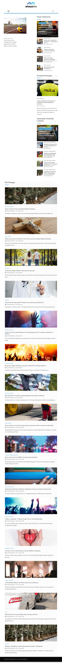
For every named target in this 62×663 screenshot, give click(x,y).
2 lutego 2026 (48, 148)
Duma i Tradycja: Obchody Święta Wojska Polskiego (20, 209)
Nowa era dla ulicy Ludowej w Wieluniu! (49, 50)
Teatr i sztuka (8, 236)
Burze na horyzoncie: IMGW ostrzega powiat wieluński (21, 457)
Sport (6, 612)
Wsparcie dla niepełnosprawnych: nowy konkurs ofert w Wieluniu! (46, 133)
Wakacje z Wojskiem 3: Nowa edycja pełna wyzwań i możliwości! (24, 646)
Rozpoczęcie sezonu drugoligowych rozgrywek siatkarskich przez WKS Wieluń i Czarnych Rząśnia (10, 43)
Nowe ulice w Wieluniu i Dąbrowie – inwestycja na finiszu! (51, 42)
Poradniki (7, 300)
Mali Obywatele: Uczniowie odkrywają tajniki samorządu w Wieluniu (24, 395)
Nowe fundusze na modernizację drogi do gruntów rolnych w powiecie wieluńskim (29, 425)
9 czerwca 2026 (48, 52)
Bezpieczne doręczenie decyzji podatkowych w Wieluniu (50, 146)
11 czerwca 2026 (48, 44)
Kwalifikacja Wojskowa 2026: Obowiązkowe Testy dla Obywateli (50, 173)
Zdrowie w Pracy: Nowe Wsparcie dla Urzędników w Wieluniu (22, 551)
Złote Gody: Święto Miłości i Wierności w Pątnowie (20, 270)
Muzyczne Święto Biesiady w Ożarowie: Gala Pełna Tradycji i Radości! (25, 365)
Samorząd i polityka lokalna (45, 129)
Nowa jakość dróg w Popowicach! (49, 67)
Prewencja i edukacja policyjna (11, 455)
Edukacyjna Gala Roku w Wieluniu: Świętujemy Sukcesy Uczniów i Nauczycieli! (28, 489)
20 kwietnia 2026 (48, 61)
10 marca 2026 (41, 106)
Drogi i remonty (47, 38)
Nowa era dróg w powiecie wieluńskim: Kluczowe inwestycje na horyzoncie (50, 60)
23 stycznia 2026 (48, 166)
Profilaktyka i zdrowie (9, 548)
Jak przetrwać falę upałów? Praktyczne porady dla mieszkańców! (24, 302)
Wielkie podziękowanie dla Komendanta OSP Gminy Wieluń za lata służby (50, 155)
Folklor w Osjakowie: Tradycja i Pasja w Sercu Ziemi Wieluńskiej (23, 519)
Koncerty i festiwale (9, 206)
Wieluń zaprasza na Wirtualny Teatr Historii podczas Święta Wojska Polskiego (28, 239)
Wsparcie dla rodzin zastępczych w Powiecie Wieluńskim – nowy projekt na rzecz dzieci (50, 165)
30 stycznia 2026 (48, 157)
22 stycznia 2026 (48, 175)
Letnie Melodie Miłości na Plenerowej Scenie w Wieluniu (21, 582)
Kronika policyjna (40, 98)
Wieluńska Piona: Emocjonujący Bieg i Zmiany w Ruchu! (21, 614)
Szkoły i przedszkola (9, 393)
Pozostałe (7, 268)
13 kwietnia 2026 (48, 70)
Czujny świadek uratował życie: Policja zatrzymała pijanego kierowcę (46, 102)
